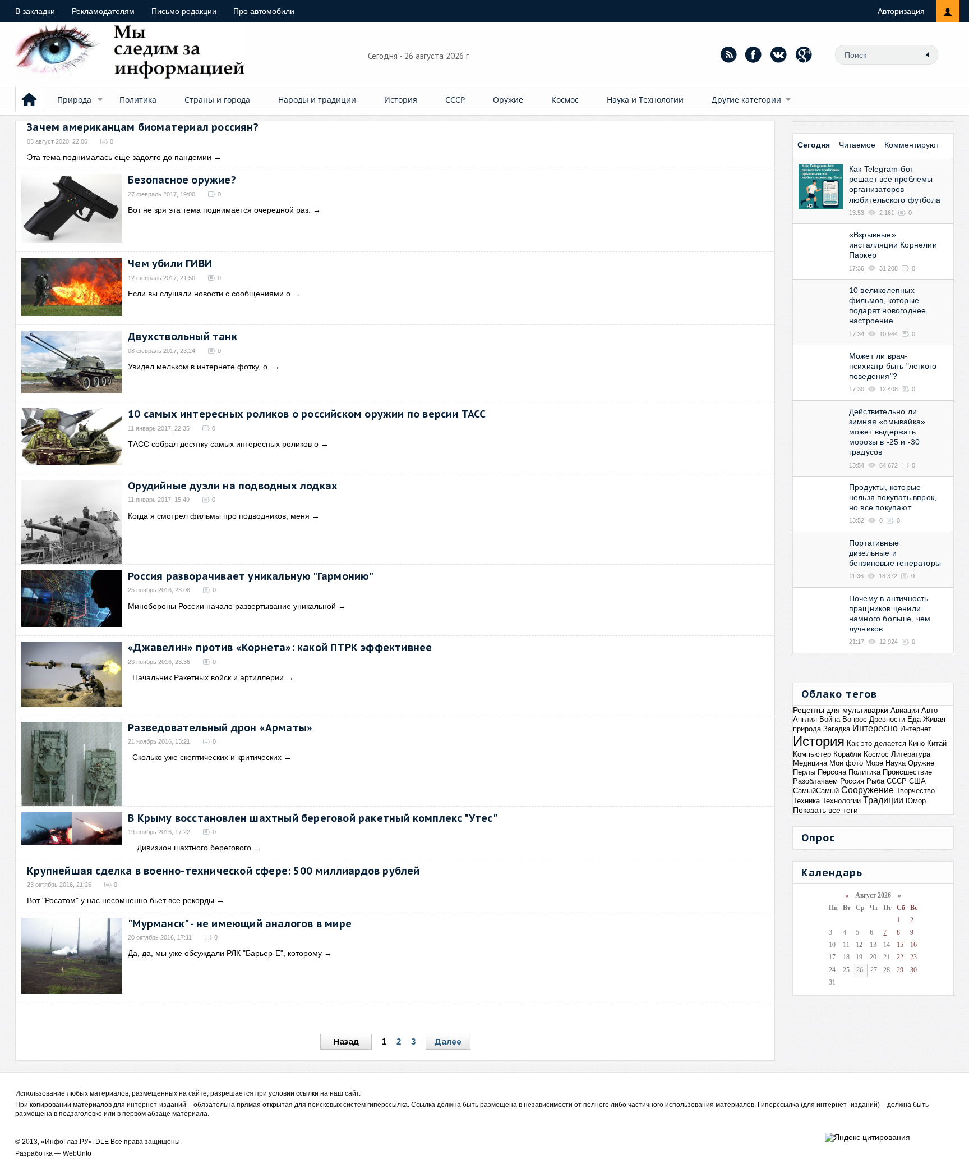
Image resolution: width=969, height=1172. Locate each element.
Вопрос (854, 719)
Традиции (883, 800)
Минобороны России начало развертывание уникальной (232, 606)
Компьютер (812, 754)
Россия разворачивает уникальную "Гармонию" (250, 576)
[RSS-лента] (728, 54)
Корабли (847, 754)
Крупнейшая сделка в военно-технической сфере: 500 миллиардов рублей (223, 870)
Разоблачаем (815, 781)
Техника (806, 800)
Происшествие (907, 772)
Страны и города (217, 99)
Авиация (904, 710)
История (400, 99)
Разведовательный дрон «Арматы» (220, 727)
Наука (895, 763)
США (917, 781)
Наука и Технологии (645, 99)
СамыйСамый (816, 790)
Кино (916, 743)
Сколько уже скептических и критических (205, 757)
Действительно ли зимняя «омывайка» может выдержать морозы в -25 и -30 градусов (887, 432)
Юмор (916, 800)
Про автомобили (263, 11)
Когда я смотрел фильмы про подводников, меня (219, 515)
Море (874, 763)
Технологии (841, 800)
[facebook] (753, 54)
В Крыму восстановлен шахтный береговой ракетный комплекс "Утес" (312, 818)
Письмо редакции (183, 11)
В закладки (35, 11)
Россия (852, 781)
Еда (914, 719)
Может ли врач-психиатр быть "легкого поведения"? (892, 366)
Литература (910, 754)
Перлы (804, 772)
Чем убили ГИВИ (170, 263)
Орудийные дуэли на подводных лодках (233, 485)
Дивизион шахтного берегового (189, 847)
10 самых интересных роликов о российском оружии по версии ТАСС (307, 414)
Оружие (508, 99)
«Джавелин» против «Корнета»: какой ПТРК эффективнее (280, 647)
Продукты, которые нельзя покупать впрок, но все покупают (892, 497)
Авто (929, 710)
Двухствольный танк (182, 336)
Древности (887, 719)
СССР (455, 99)
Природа (74, 99)
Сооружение (867, 790)
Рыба (875, 781)
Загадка (836, 729)
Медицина (810, 763)
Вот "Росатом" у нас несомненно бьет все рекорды (120, 900)
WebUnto (77, 1153)
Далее (448, 1041)
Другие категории (746, 99)
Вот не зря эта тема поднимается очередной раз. (219, 209)
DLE (102, 1142)
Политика (137, 99)
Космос (565, 99)
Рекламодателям (103, 11)
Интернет (915, 729)
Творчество (915, 790)
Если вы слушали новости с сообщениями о (209, 293)
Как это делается (876, 743)
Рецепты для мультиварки (840, 710)
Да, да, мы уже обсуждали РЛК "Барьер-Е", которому (225, 953)
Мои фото (846, 763)
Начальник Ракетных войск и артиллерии (206, 677)
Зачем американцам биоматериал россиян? (143, 127)
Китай (937, 743)
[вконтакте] (778, 54)
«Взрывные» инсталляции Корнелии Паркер (893, 244)
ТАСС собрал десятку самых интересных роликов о (223, 443)
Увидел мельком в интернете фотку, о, (199, 366)
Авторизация (901, 11)
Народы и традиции (317, 99)
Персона (832, 772)
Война (829, 719)
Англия (805, 719)
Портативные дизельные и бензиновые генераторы (895, 552)
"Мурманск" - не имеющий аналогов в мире (240, 923)
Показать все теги (825, 809)
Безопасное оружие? (182, 179)
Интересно (875, 728)
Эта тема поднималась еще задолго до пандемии (119, 157)
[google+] (804, 54)
